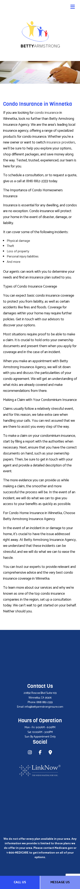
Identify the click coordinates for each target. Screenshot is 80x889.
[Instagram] (30, 753)
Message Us (60, 882)
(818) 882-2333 (44, 702)
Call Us (20, 882)
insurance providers (61, 142)
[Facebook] (40, 753)
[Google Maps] (50, 753)
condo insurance (46, 113)
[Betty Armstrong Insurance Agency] (40, 33)
